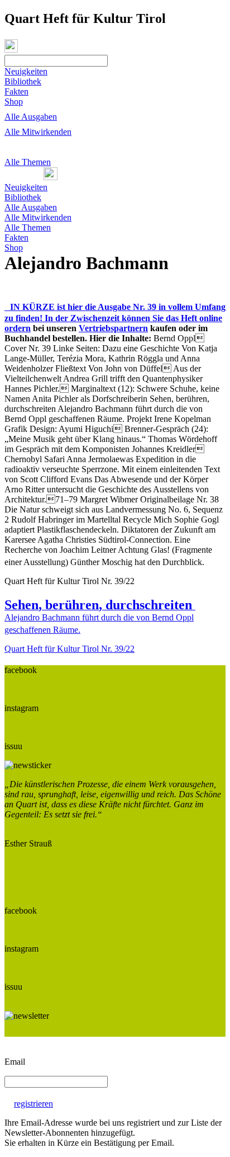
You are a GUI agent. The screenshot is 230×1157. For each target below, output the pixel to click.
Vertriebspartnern (113, 328)
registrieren (33, 1103)
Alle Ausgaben (30, 116)
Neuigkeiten (25, 71)
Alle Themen (27, 162)
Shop (13, 101)
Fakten (16, 91)
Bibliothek (22, 81)
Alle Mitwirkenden (37, 132)
